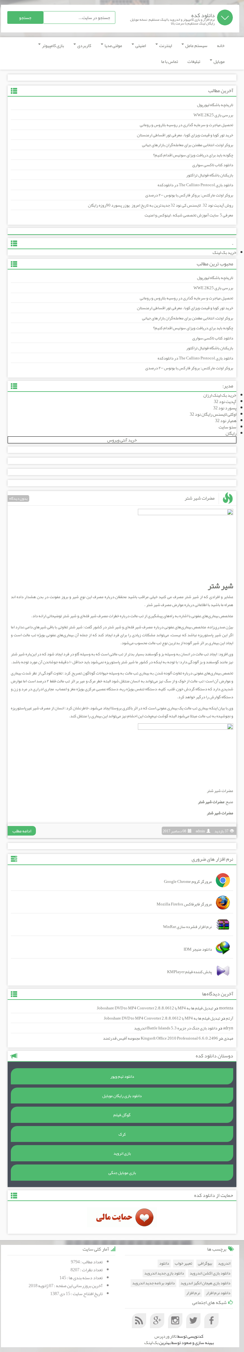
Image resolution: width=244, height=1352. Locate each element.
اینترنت (165, 45)
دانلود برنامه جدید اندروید (153, 1283)
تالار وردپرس (165, 1336)
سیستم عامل (196, 45)
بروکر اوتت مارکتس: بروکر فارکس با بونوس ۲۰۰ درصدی (189, 195)
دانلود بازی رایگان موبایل (122, 1096)
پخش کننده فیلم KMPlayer (189, 972)
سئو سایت (227, 426)
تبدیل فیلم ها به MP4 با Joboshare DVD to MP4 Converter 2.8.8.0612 (155, 1008)
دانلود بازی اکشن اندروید (210, 1273)
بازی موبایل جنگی (122, 1173)
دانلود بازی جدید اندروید (164, 1273)
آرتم (229, 1018)
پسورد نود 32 (224, 407)
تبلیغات (193, 61)
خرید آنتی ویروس (122, 439)
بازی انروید (122, 1153)
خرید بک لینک (224, 252)
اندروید (224, 1263)
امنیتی (140, 45)
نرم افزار (193, 1293)
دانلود (164, 1263)
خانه (221, 45)
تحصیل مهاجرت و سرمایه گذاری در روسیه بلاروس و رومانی (186, 125)
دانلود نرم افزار (218, 1293)
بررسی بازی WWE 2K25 (213, 115)
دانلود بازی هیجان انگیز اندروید (205, 1283)
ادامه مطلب (21, 830)
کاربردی (84, 45)
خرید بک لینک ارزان (219, 395)
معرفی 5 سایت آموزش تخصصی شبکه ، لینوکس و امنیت (189, 215)
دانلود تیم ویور (122, 1076)
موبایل (219, 61)
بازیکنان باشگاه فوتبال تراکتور (209, 175)
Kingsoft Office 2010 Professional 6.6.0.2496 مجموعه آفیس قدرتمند (160, 1038)
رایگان (231, 433)
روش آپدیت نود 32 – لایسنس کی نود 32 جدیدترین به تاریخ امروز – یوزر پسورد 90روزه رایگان (160, 205)
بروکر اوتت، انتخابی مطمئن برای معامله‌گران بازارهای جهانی (187, 145)
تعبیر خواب (183, 1263)
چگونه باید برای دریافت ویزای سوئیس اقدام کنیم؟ (193, 155)
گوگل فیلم (122, 1115)
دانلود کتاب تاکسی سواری (212, 165)
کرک (122, 1134)
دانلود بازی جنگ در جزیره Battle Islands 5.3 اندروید (175, 1028)
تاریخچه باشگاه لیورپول (215, 105)
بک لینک (151, 1342)
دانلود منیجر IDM (198, 949)
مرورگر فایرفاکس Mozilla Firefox (184, 904)
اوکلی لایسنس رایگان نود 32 (213, 414)
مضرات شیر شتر (200, 498)
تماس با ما (169, 61)
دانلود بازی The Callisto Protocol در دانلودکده (195, 185)
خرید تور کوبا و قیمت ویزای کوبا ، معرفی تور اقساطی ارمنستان (185, 135)
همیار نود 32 (225, 420)
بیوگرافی (205, 1263)
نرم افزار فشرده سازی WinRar (187, 927)
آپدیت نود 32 (225, 401)
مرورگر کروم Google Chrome (188, 881)
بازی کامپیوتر (52, 45)
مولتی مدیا (113, 45)
